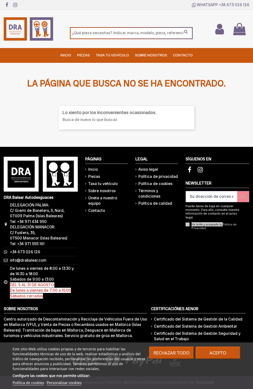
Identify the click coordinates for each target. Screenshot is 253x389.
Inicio (93, 169)
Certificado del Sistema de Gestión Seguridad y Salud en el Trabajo (197, 336)
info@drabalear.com (28, 260)
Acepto (218, 353)
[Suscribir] (243, 196)
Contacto (96, 210)
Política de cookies (155, 183)
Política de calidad (155, 203)
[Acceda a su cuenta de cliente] (219, 29)
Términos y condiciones (149, 193)
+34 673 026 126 (234, 4)
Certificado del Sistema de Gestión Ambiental (195, 326)
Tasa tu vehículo (103, 183)
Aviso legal (148, 169)
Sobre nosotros (102, 190)
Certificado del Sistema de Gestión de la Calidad (198, 319)
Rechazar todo (171, 353)
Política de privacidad (158, 176)
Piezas (94, 176)
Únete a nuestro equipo (102, 200)
